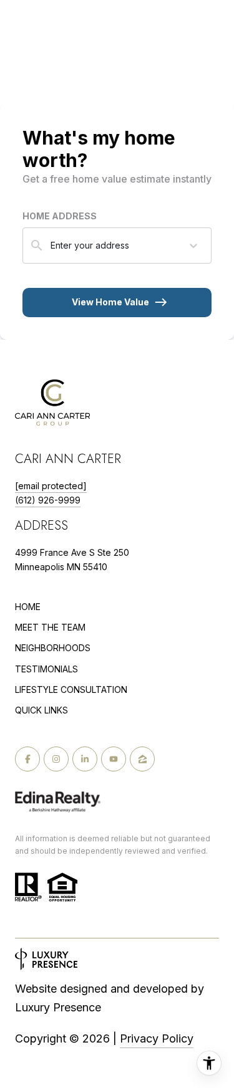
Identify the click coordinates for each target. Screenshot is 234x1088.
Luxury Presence (58, 1007)
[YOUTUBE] (113, 759)
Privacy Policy (156, 1038)
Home (28, 606)
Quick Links (41, 710)
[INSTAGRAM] (56, 759)
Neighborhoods (52, 647)
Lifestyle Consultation (71, 690)
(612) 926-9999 (47, 500)
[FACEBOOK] (27, 759)
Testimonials (46, 669)
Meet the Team (50, 627)
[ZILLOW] (142, 759)
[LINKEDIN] (84, 759)
